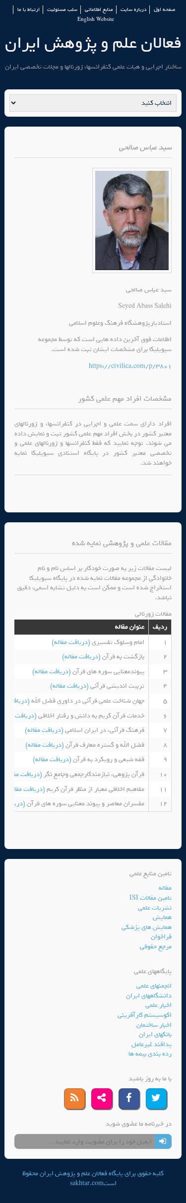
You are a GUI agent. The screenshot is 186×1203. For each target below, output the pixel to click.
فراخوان (161, 936)
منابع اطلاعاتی (99, 9)
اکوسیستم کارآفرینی (145, 1015)
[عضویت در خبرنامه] (163, 1141)
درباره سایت (133, 9)
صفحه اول (164, 9)
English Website (95, 19)
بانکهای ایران (155, 1034)
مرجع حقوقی (156, 946)
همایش (162, 917)
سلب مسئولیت (62, 9)
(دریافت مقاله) (72, 642)
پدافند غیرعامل (151, 1044)
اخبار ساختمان (154, 1025)
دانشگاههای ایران (149, 996)
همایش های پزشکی (147, 927)
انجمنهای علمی (154, 986)
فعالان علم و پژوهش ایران (93, 43)
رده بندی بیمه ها (150, 1054)
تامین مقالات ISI (150, 898)
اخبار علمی (158, 1005)
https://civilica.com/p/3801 (130, 366)
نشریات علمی (155, 908)
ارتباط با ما (28, 9)
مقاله (165, 888)
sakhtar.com (87, 1183)
